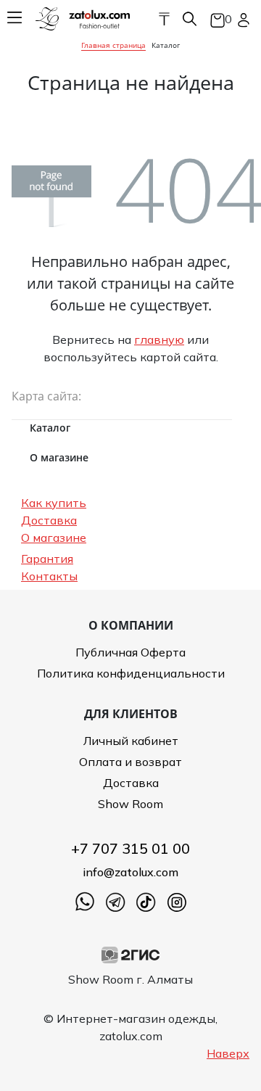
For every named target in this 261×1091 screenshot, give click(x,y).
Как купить (53, 502)
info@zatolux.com (130, 872)
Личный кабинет (130, 740)
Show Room (130, 803)
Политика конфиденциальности (131, 673)
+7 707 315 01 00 (130, 848)
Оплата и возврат (130, 761)
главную (159, 339)
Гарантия (47, 558)
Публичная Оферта (130, 652)
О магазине (53, 537)
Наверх (228, 1053)
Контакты (49, 576)
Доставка (49, 520)
